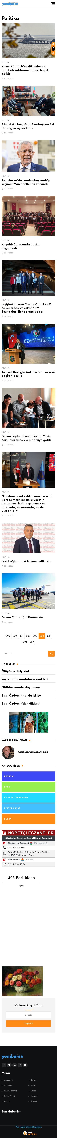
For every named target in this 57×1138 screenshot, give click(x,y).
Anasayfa (8, 1080)
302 (28, 635)
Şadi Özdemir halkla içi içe (21, 695)
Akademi (8, 1085)
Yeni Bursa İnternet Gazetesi (29, 1127)
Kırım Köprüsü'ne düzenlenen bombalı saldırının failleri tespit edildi (25, 70)
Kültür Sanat (9, 1096)
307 (32, 641)
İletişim (34, 1102)
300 (15, 635)
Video (33, 1085)
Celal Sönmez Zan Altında (33, 752)
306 (25, 641)
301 (21, 635)
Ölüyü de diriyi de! (15, 671)
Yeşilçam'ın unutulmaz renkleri (25, 679)
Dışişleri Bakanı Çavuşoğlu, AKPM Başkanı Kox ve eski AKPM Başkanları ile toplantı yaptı (26, 308)
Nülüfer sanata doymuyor (21, 687)
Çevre (33, 1080)
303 (35, 635)
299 (8, 635)
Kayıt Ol (28, 1024)
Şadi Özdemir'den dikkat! (21, 703)
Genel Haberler (10, 1091)
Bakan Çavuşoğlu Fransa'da (22, 617)
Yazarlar (34, 1096)
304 (42, 635)
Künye (7, 1102)
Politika (5, 62)
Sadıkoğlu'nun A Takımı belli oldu (26, 561)
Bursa (33, 1091)
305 (49, 635)
